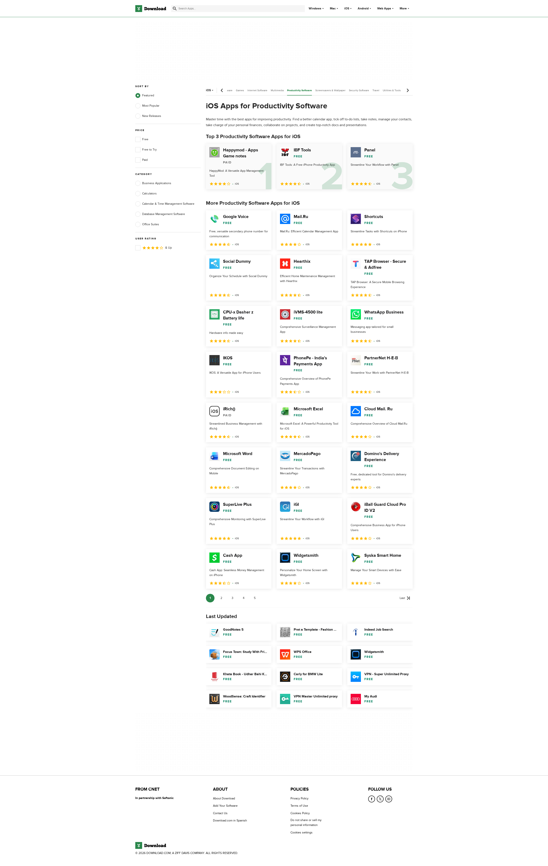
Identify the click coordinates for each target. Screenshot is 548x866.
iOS (346, 8)
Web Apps (384, 8)
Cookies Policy (300, 813)
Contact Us (220, 813)
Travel (375, 90)
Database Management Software (163, 214)
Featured (148, 95)
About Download (224, 798)
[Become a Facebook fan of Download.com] (371, 799)
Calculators (149, 193)
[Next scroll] (407, 90)
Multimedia (277, 90)
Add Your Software (225, 806)
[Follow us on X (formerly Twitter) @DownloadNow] (380, 799)
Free (145, 139)
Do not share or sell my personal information (306, 822)
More (403, 8)
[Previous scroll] (222, 90)
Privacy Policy (299, 798)
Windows (315, 8)
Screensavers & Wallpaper (330, 90)
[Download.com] (150, 8)
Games (240, 90)
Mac (333, 8)
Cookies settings (301, 832)
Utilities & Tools (392, 90)
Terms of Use (299, 806)
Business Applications (156, 183)
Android (363, 8)
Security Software (359, 90)
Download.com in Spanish (230, 821)
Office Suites (150, 224)
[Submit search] (174, 8)
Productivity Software (299, 90)
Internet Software (257, 90)
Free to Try (149, 149)
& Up (168, 247)
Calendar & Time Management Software (168, 204)
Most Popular (150, 106)
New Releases (151, 116)
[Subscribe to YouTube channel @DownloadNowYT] (388, 799)
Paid (145, 160)
